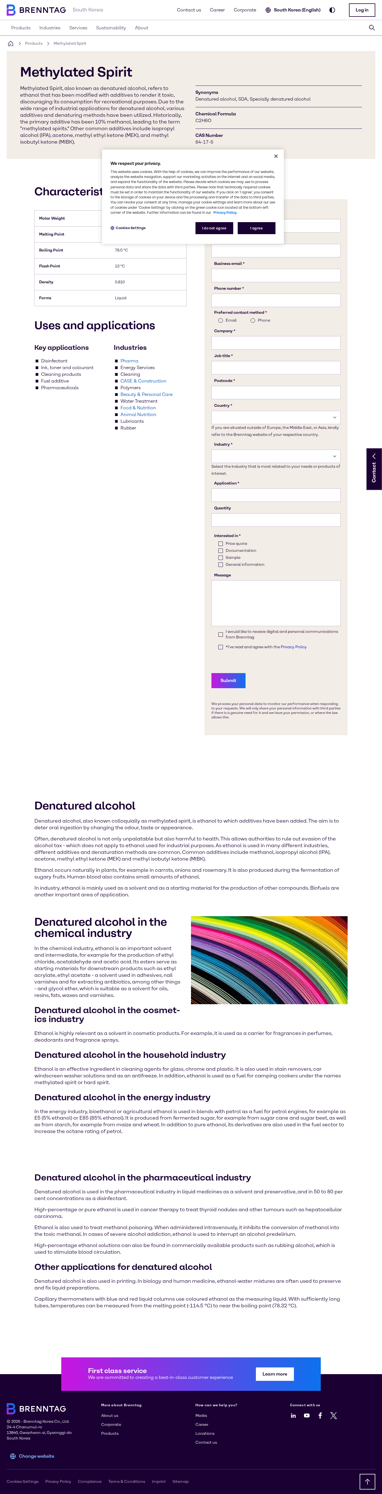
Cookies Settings (131, 228)
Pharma (129, 361)
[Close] (276, 156)
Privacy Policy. (225, 212)
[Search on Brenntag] (372, 27)
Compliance (90, 1481)
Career (217, 10)
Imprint (159, 1481)
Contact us (189, 10)
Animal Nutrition (138, 414)
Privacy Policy (58, 1481)
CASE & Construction (143, 381)
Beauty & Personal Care (147, 394)
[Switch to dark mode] (332, 10)
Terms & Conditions (126, 1481)
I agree (256, 228)
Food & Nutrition (138, 407)
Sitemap (181, 1481)
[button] (362, 10)
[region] (193, 196)
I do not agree (214, 228)
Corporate (245, 10)
